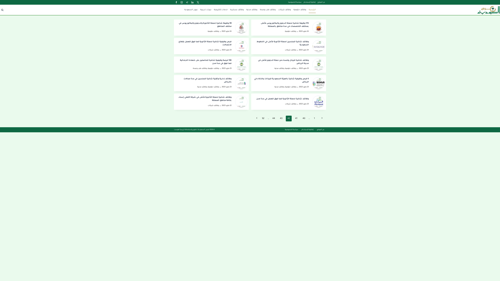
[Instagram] (181, 2)
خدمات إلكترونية (221, 10)
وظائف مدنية (251, 10)
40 (304, 118)
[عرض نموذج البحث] (2, 10)
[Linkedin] (192, 2)
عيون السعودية (191, 10)
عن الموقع (321, 2)
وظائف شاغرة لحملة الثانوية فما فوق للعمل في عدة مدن (282, 99)
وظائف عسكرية (237, 10)
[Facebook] (176, 2)
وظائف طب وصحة (268, 10)
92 (263, 118)
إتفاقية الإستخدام (310, 2)
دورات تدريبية (205, 10)
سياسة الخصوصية (295, 2)
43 (281, 118)
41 (296, 118)
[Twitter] (198, 2)
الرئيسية (312, 10)
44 (273, 118)
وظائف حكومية (299, 10)
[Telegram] (187, 2)
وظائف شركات (284, 10)
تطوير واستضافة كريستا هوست (185, 130)
